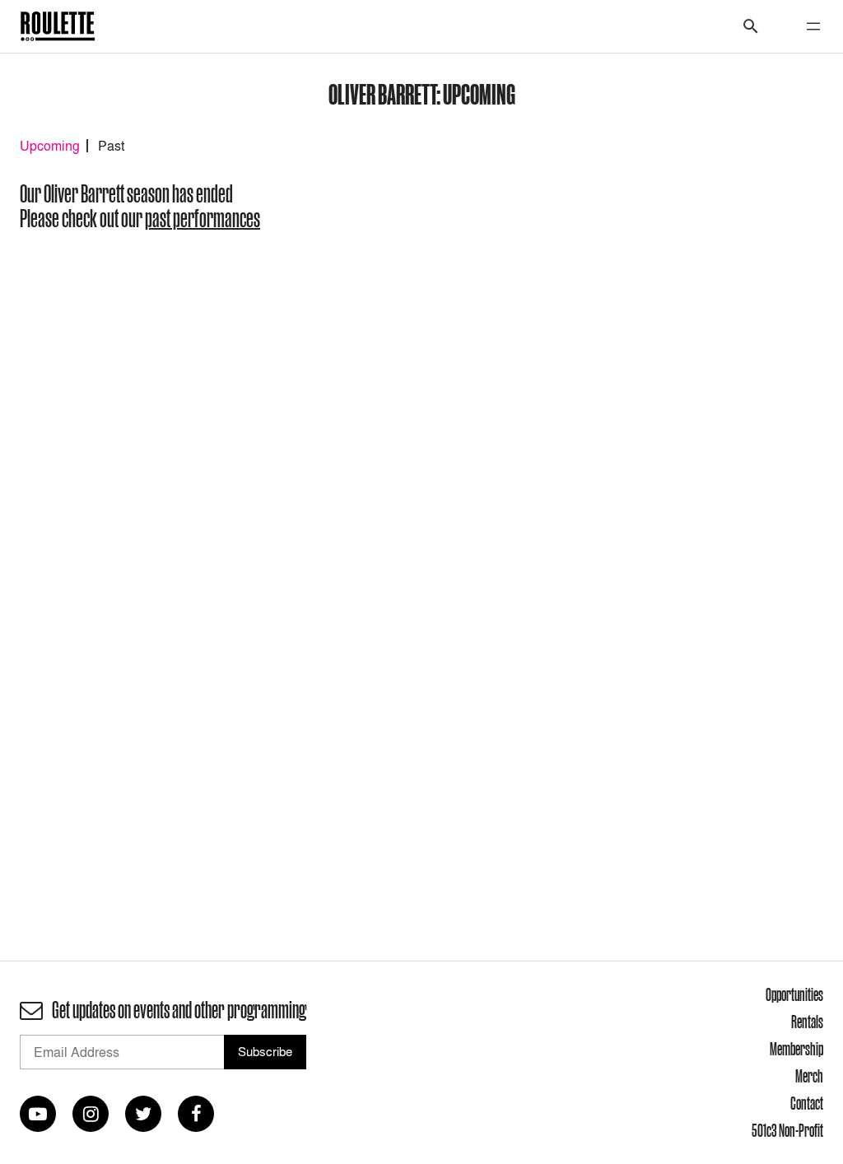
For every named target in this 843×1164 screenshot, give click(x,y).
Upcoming (50, 145)
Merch (809, 1076)
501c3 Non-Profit (787, 1130)
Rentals (807, 1021)
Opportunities (794, 994)
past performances (202, 218)
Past (111, 145)
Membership (796, 1048)
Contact (806, 1103)
